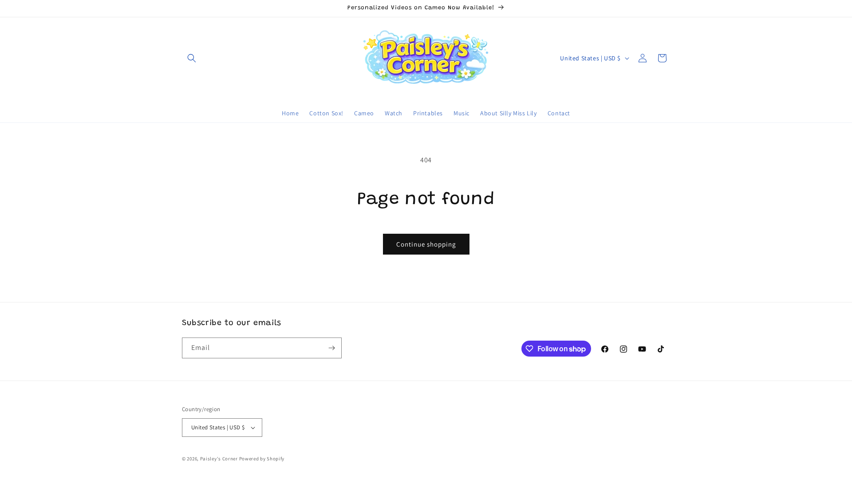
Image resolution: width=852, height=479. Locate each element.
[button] (191, 58)
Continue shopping (426, 244)
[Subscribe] (331, 348)
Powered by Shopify (262, 458)
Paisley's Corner (219, 458)
